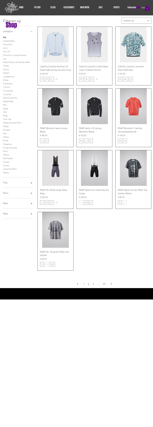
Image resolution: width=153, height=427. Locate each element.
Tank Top (7, 119)
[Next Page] (111, 284)
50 (104, 283)
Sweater (6, 130)
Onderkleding (9, 41)
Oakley (6, 137)
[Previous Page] (77, 284)
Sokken (6, 73)
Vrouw (6, 80)
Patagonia (7, 144)
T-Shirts (6, 87)
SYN (5, 112)
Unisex (6, 165)
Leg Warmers (9, 76)
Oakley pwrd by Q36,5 (12, 122)
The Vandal (8, 90)
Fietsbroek (7, 83)
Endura (6, 162)
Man (5, 133)
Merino (6, 154)
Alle (4, 37)
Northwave (8, 158)
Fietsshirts (8, 44)
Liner (5, 48)
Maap (5, 115)
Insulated (7, 94)
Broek (5, 140)
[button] (147, 7)
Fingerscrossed (10, 147)
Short (5, 151)
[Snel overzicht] (55, 44)
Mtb (4, 105)
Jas (4, 58)
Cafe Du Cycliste (10, 97)
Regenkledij (8, 101)
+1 (56, 79)
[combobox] (136, 21)
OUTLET (7, 51)
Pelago (6, 126)
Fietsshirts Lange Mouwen (14, 55)
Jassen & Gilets (10, 169)
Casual (6, 69)
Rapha (6, 172)
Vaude (5, 108)
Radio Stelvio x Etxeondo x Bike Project (16, 64)
